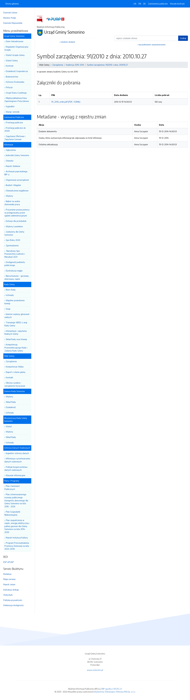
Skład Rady (11, 402)
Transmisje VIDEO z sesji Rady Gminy (15, 324)
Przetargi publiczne (14, 122)
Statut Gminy (12, 60)
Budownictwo (12, 76)
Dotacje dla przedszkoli (16, 221)
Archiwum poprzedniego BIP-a (15, 173)
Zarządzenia (11, 361)
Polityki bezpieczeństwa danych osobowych (15, 468)
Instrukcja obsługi (11, 589)
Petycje (9, 87)
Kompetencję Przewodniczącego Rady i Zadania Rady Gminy (15, 347)
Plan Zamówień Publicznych (12, 487)
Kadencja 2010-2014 (75, 65)
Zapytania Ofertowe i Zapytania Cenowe (14, 138)
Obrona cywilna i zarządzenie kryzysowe (14, 384)
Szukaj (183, 38)
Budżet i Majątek (13, 185)
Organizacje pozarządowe (17, 180)
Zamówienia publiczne (158, 3)
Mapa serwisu (9, 579)
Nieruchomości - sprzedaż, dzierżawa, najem (16, 277)
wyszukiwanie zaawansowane (152, 44)
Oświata (9, 160)
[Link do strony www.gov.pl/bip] (41, 19)
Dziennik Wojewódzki (12, 23)
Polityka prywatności (12, 600)
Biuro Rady (11, 289)
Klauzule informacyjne (15, 475)
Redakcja (7, 574)
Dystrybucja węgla (14, 270)
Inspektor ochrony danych (17, 453)
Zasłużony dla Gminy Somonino (14, 233)
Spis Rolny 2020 (13, 240)
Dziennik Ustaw (10, 12)
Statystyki (8, 595)
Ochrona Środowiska (15, 82)
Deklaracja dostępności (13, 605)
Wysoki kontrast (177, 3)
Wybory (9, 196)
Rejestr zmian (9, 584)
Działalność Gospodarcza (17, 71)
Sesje (8, 309)
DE (144, 3)
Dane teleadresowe (14, 41)
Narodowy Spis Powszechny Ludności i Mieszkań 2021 (14, 254)
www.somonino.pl (95, 670)
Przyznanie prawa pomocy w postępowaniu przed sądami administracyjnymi (16, 212)
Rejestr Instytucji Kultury (17, 537)
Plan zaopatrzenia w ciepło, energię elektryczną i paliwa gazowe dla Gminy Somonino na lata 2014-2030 (16, 526)
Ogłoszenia (11, 150)
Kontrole (9, 65)
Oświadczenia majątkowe (17, 190)
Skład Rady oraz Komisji (16, 339)
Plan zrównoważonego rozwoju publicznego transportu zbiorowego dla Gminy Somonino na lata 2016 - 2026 (16, 500)
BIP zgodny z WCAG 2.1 (112, 688)
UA (135, 3)
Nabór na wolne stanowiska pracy (12, 203)
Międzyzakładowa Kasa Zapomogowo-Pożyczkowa (16, 99)
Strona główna (12, 3)
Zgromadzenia (12, 245)
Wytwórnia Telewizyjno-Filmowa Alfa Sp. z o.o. (115, 691)
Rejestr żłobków (13, 166)
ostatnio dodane (68, 42)
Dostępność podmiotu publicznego (14, 263)
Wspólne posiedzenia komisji (14, 302)
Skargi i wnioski (12, 111)
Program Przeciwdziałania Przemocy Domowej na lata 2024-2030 (16, 546)
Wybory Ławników (14, 226)
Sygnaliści (10, 106)
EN (140, 3)
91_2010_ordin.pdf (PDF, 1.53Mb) (65, 101)
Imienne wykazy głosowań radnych (16, 315)
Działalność (11, 407)
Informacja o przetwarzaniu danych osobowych (17, 460)
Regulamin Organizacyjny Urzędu (16, 48)
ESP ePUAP (8, 562)
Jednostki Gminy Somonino (17, 155)
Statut (9, 426)
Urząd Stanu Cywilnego (16, 92)
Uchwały (10, 295)
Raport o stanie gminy (15, 372)
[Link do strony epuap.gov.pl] (55, 19)
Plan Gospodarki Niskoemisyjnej (12, 513)
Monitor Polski (9, 18)
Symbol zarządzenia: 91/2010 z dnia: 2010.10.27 (107, 65)
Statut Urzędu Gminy (15, 55)
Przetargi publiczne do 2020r (15, 129)
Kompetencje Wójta (15, 366)
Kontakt (9, 377)
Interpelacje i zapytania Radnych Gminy (15, 332)
